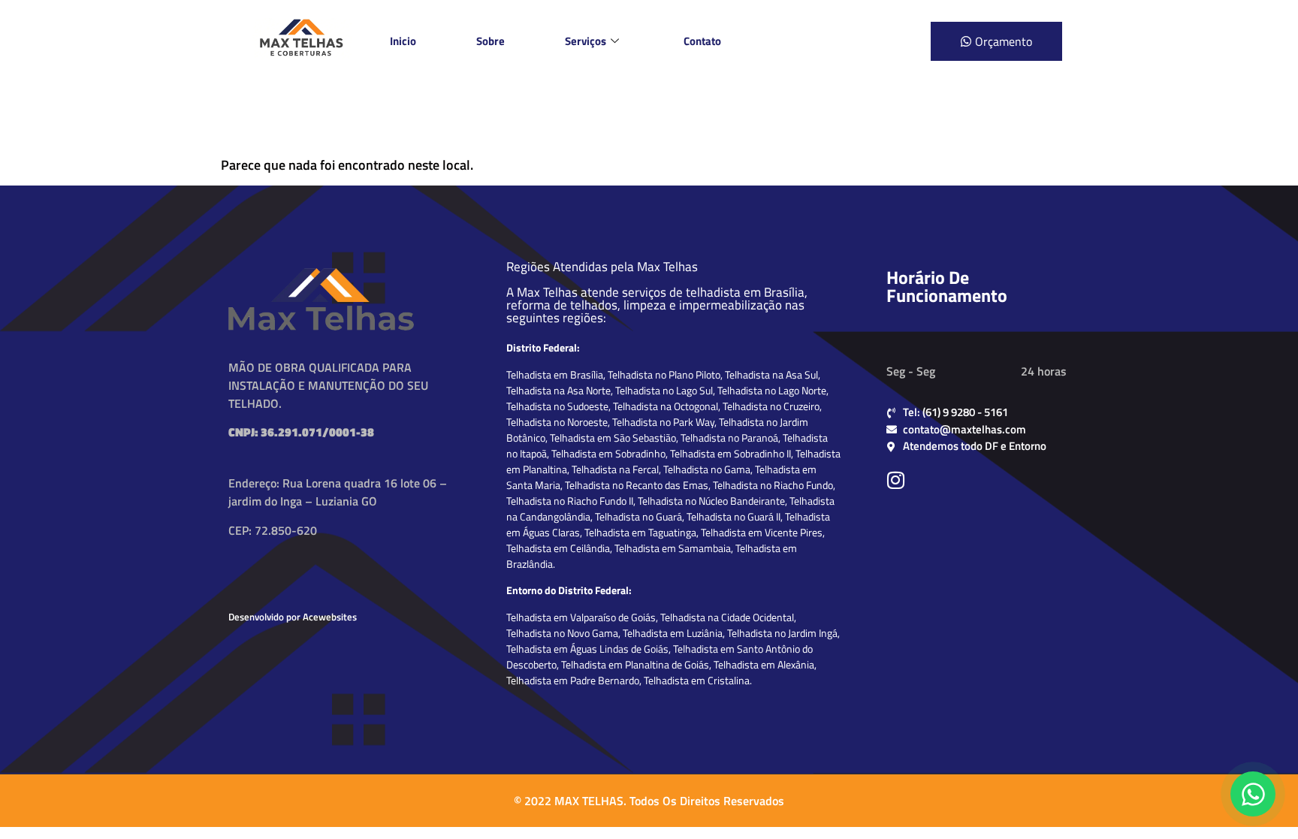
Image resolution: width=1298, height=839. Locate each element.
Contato (702, 41)
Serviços (585, 41)
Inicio (403, 41)
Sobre (490, 41)
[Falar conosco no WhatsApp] (1252, 793)
